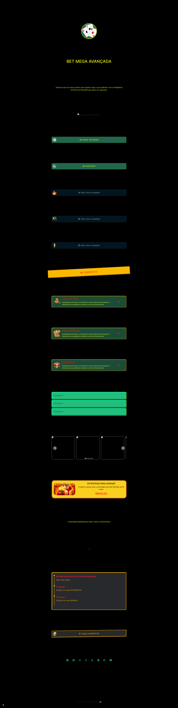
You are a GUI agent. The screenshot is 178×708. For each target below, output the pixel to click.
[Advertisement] (89, 689)
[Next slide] (123, 448)
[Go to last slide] (55, 448)
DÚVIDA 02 (58, 403)
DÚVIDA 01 (58, 395)
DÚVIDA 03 (58, 412)
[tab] (85, 458)
